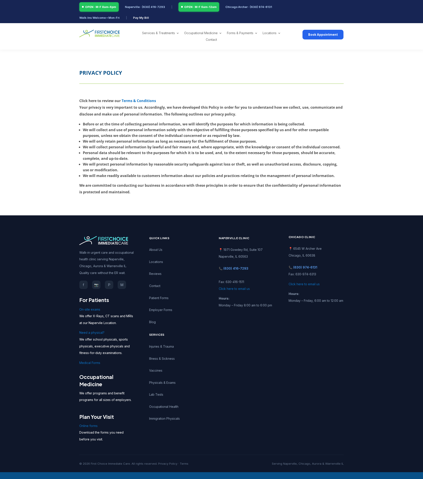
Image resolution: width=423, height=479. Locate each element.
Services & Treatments (158, 33)
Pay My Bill (141, 17)
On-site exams (89, 309)
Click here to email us (234, 289)
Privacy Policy (167, 463)
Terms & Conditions (139, 100)
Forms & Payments (240, 33)
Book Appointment (323, 34)
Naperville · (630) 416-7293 (145, 7)
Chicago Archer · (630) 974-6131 (248, 7)
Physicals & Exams (162, 382)
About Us (155, 250)
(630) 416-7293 (235, 268)
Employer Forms (160, 310)
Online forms (88, 426)
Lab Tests (156, 394)
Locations (269, 33)
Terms (184, 463)
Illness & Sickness (162, 358)
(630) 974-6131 (305, 267)
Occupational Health (163, 406)
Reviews (155, 274)
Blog (152, 322)
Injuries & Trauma (161, 346)
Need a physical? (91, 332)
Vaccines (155, 370)
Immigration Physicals (164, 418)
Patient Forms (159, 298)
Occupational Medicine (201, 33)
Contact (211, 39)
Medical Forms (89, 363)
